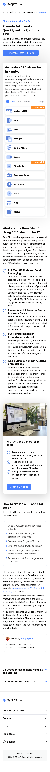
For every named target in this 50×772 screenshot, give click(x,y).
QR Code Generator (26, 12)
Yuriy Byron (27, 638)
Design (39, 101)
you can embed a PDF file (24, 588)
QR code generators (14, 710)
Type (11, 101)
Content (25, 101)
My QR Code (8, 12)
